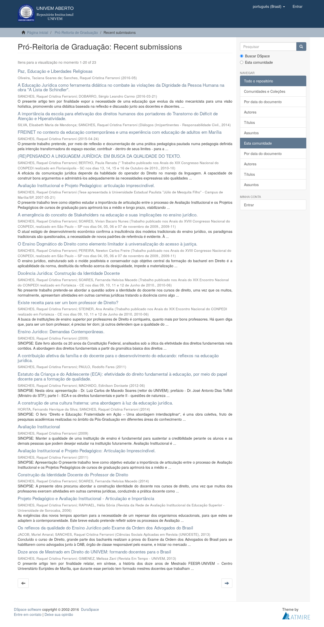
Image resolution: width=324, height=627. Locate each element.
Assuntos (251, 132)
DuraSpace (90, 609)
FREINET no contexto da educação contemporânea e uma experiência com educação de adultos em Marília (119, 132)
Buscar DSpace (257, 55)
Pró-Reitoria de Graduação (76, 32)
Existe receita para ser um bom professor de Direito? (68, 302)
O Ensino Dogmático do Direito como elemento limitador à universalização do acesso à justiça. (107, 243)
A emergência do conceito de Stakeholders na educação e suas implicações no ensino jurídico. (108, 214)
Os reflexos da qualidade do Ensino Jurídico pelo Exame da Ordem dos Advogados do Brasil (105, 527)
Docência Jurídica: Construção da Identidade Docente (69, 273)
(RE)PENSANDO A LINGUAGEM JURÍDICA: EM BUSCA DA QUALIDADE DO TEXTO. (99, 156)
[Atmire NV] (296, 615)
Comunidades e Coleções (264, 91)
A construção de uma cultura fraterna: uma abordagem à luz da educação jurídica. (95, 402)
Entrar (249, 204)
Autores (250, 112)
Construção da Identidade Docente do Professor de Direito (73, 474)
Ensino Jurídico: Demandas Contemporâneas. (61, 331)
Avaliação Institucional (39, 426)
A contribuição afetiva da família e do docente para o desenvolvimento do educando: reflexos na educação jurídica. (118, 357)
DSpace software (27, 609)
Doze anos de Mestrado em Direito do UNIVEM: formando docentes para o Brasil (94, 551)
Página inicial (37, 32)
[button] (269, 6)
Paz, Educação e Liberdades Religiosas (55, 71)
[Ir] (301, 46)
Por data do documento (263, 101)
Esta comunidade (259, 62)
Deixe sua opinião (59, 614)
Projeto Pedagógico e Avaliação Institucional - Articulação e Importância (86, 498)
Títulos (249, 122)
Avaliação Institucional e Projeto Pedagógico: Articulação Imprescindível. (87, 450)
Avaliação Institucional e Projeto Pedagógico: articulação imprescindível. (86, 185)
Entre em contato (28, 614)
